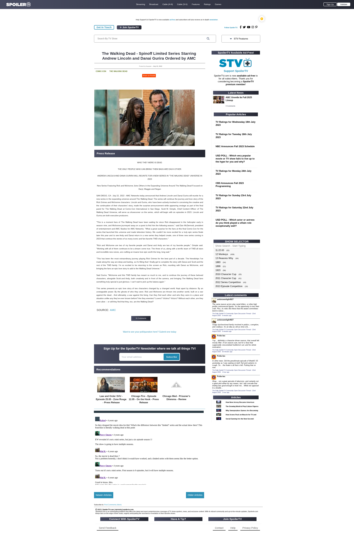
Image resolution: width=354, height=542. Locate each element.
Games (218, 4)
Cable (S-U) (182, 4)
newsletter (213, 20)
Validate (343, 4)
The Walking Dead (118, 71)
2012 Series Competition (228, 282)
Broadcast (153, 4)
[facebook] (240, 27)
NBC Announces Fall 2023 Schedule (235, 146)
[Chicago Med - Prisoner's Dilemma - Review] (176, 393)
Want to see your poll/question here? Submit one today (149, 332)
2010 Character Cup (225, 274)
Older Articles (195, 495)
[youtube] (249, 27)
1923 (217, 270)
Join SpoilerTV (130, 27)
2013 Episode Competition (228, 286)
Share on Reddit (149, 76)
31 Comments (141, 318)
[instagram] (252, 27)
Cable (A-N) (167, 4)
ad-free (172, 20)
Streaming (140, 4)
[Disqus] (149, 450)
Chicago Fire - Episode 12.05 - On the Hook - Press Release (144, 399)
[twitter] (244, 27)
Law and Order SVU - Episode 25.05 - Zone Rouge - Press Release (111, 399)
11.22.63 (219, 250)
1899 (217, 266)
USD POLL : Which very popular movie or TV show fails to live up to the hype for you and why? (235, 158)
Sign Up (330, 4)
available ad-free (246, 75)
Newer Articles (104, 495)
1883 (217, 262)
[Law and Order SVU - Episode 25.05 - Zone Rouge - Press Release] (111, 393)
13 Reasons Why (224, 258)
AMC (113, 310)
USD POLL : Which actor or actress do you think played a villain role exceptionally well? (235, 223)
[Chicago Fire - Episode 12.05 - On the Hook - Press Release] (144, 393)
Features (196, 4)
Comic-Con (101, 71)
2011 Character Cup (225, 278)
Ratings (207, 4)
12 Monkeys (221, 254)
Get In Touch (104, 27)
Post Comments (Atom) (113, 505)
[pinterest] (256, 27)
